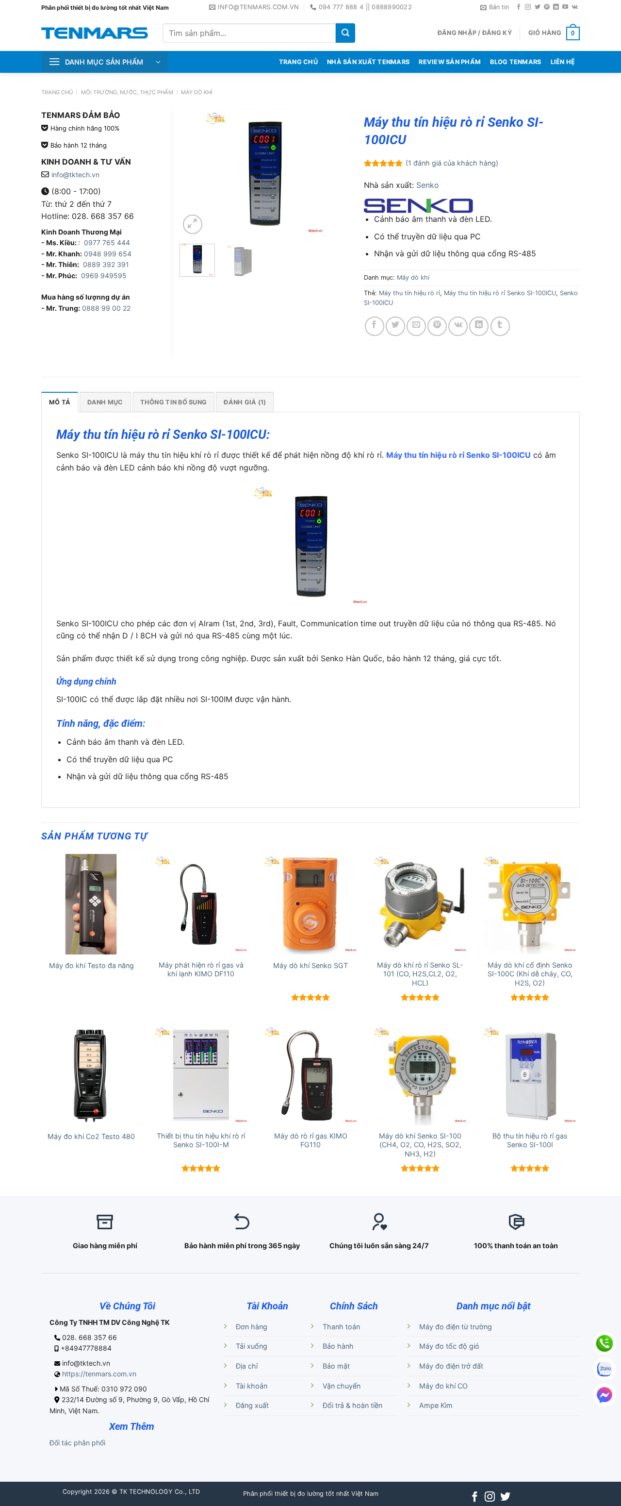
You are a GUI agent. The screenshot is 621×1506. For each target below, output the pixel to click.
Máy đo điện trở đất (451, 1366)
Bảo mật (336, 1366)
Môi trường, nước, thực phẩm (127, 92)
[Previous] (195, 172)
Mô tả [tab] (59, 402)
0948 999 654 (107, 254)
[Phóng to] (192, 224)
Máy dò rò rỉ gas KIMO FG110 (310, 1140)
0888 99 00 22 (106, 308)
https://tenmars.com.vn (99, 1374)
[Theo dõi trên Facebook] (519, 7)
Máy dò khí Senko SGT (310, 965)
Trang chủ (57, 92)
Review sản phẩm (450, 62)
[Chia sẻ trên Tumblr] (500, 326)
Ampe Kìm (436, 1405)
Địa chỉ (247, 1366)
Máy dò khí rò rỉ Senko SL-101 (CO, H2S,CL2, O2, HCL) (420, 974)
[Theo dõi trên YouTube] (565, 7)
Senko (427, 185)
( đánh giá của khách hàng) (452, 163)
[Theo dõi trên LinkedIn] (556, 7)
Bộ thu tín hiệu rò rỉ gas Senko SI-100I (530, 1140)
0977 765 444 (106, 242)
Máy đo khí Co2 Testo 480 (91, 1136)
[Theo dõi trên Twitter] (537, 7)
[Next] (334, 172)
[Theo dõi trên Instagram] (528, 7)
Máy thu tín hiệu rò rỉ (409, 293)
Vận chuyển (341, 1386)
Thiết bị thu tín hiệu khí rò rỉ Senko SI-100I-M (201, 1140)
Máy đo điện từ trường (455, 1326)
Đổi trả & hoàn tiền (352, 1405)
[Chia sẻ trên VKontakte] (458, 326)
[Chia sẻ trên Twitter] (395, 326)
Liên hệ (563, 62)
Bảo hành (338, 1346)
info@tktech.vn (75, 174)
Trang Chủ (298, 62)
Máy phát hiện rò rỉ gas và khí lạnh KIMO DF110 (201, 969)
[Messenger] (604, 1394)
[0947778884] (604, 1343)
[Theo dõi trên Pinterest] (547, 7)
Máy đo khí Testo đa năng (91, 965)
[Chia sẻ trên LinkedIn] (479, 326)
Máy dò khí (196, 92)
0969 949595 (104, 275)
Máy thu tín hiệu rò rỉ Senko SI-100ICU (500, 293)
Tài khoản (251, 1386)
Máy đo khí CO (443, 1386)
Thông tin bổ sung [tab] (173, 402)
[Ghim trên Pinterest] (437, 326)
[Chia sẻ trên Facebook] (374, 326)
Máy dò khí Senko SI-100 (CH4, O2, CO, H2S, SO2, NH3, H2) (420, 1145)
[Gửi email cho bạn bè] (416, 326)
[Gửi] (345, 33)
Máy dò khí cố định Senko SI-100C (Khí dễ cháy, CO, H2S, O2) (530, 974)
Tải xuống (251, 1346)
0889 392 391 (106, 264)
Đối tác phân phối (77, 1443)
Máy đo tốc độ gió (449, 1346)
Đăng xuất (252, 1405)
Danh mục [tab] (105, 402)
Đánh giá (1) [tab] (245, 402)
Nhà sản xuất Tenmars (368, 62)
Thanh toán (341, 1326)
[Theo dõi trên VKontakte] (575, 7)
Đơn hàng (251, 1326)
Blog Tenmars (515, 62)
